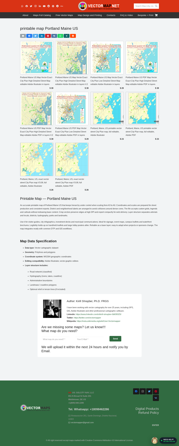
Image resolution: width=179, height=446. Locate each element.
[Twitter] (31, 6)
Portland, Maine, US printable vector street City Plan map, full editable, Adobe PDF (141, 131)
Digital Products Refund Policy (147, 411)
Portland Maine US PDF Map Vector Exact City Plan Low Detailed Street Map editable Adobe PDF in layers (70, 131)
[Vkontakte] (156, 398)
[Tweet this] (35, 36)
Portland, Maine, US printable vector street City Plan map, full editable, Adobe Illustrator (106, 131)
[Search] (156, 6)
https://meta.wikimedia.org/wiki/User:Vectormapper (98, 321)
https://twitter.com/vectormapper (87, 318)
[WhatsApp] (22, 6)
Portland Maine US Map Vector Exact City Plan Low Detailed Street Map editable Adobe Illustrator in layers (106, 80)
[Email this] (23, 36)
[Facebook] (26, 6)
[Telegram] (57, 6)
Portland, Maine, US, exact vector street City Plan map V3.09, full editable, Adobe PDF (69, 182)
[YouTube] (44, 6)
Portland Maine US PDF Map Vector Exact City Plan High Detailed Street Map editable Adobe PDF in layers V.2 (36, 131)
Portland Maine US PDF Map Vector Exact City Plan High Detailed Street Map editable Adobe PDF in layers (141, 80)
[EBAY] (62, 6)
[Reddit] (48, 6)
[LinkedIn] (40, 6)
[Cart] (156, 15)
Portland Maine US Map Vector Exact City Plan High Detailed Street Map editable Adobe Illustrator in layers (36, 80)
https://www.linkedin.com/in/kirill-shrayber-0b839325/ (98, 314)
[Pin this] (48, 36)
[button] (168, 440)
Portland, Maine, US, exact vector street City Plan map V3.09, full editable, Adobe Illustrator (34, 182)
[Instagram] (35, 6)
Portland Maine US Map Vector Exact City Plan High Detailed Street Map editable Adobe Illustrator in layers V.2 (71, 80)
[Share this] (29, 36)
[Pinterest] (53, 6)
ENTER (155, 425)
